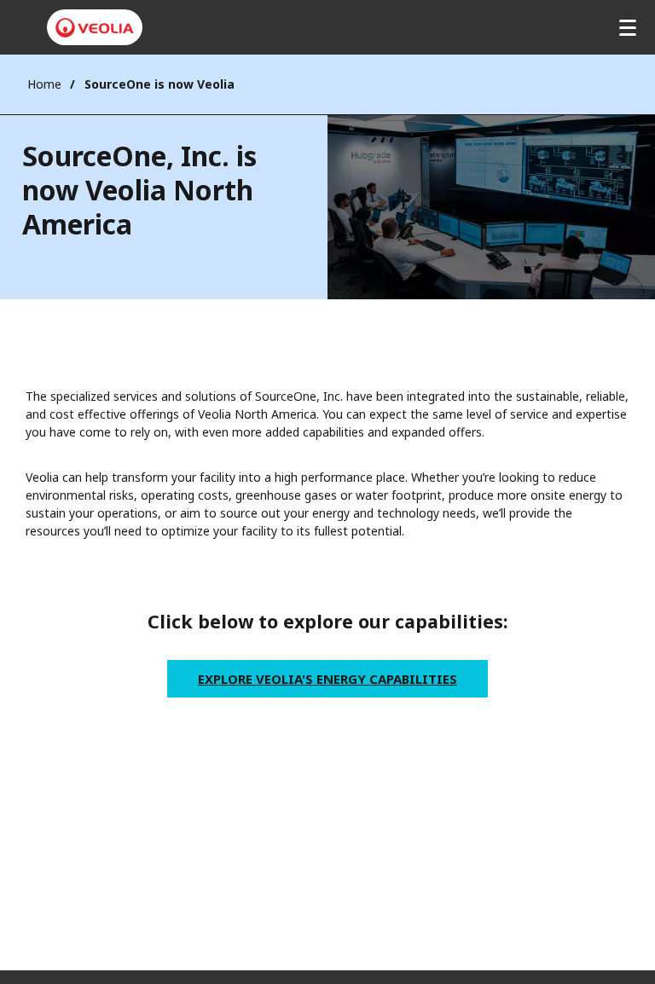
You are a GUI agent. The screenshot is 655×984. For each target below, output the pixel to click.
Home (44, 84)
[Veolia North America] (94, 28)
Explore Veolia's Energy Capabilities (327, 678)
